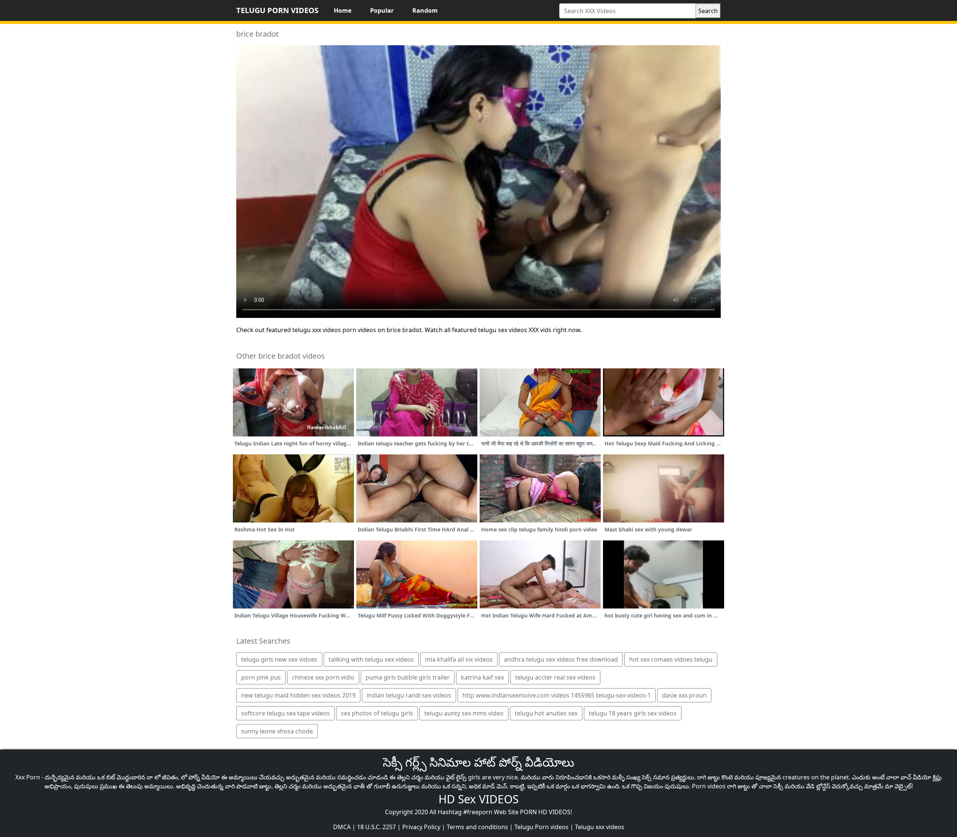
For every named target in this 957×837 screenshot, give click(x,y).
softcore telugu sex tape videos (285, 713)
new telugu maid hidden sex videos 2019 (298, 695)
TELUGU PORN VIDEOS (277, 10)
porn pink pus (261, 677)
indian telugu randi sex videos (409, 695)
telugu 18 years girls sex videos (633, 713)
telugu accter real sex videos (555, 677)
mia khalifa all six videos (459, 659)
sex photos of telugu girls (377, 713)
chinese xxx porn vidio (323, 677)
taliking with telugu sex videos (371, 659)
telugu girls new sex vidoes (279, 659)
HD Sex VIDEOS (478, 799)
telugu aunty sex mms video (464, 713)
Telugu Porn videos (541, 827)
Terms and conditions (477, 827)
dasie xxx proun (684, 695)
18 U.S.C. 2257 (376, 827)
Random (425, 10)
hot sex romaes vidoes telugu (671, 659)
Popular (382, 10)
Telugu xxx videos (599, 827)
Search (708, 11)
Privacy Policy (421, 827)
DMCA (342, 827)
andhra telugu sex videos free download (561, 659)
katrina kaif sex (482, 677)
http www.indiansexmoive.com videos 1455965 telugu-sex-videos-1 (556, 695)
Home (342, 10)
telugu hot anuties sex (546, 713)
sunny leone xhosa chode (277, 731)
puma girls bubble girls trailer (408, 677)
